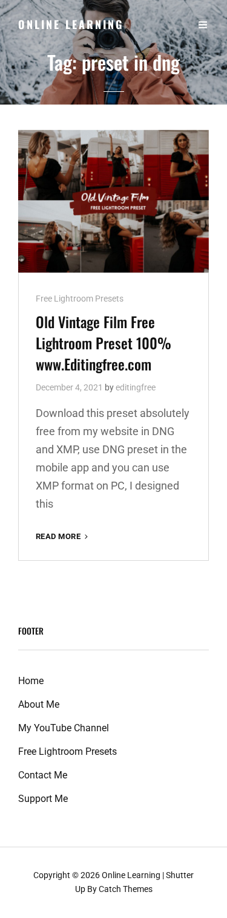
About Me (38, 704)
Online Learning (70, 24)
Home (31, 681)
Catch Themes (126, 889)
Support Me (43, 798)
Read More (63, 537)
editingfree (136, 387)
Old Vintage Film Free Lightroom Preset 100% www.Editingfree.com (103, 343)
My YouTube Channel (63, 728)
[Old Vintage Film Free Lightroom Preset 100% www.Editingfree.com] (113, 201)
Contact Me (42, 775)
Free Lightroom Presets (79, 298)
